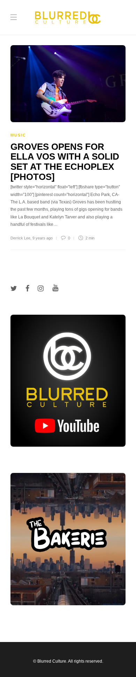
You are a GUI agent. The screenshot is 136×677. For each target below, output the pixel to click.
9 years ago (42, 238)
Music (18, 135)
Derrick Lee (20, 238)
